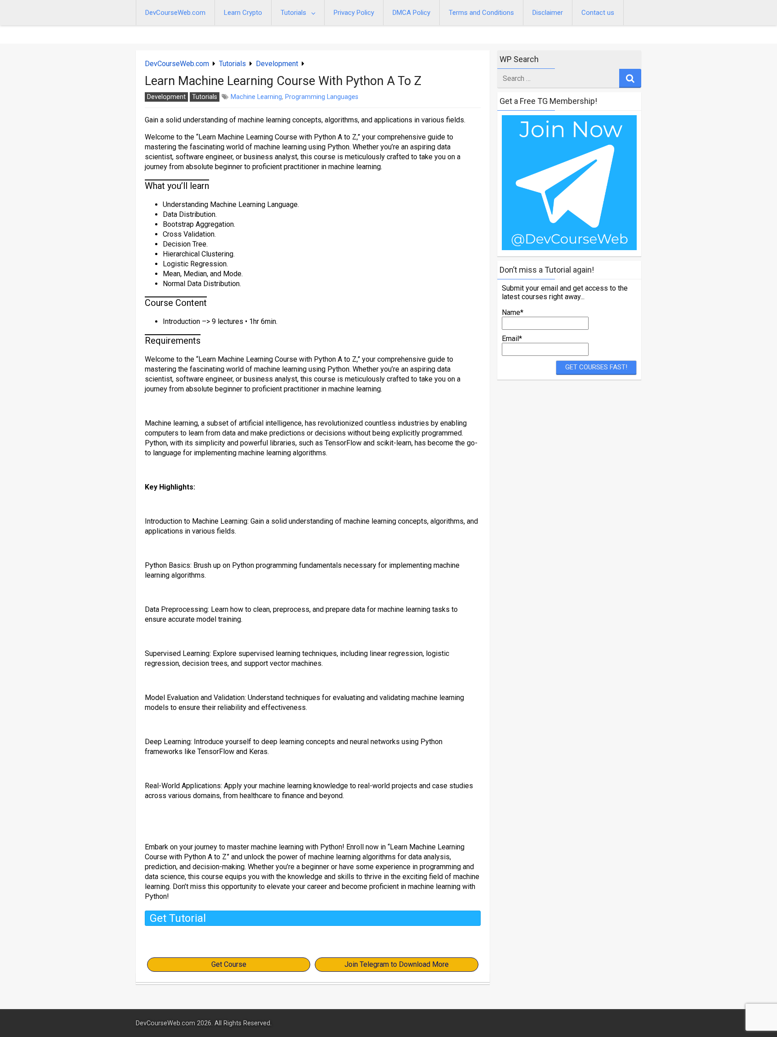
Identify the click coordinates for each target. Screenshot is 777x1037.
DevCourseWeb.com (175, 13)
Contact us (597, 13)
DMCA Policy (411, 13)
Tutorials (293, 13)
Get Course (228, 964)
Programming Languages (321, 97)
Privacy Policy (354, 13)
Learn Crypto (243, 13)
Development (277, 63)
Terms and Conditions (481, 13)
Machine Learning (256, 97)
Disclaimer (547, 13)
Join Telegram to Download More (396, 964)
